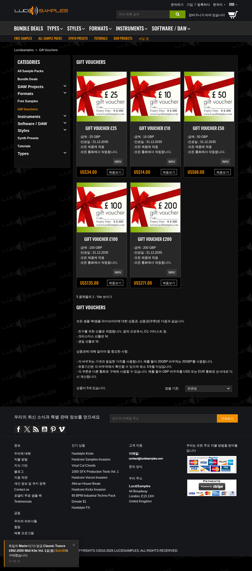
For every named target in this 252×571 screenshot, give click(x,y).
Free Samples (23, 38)
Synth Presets (78, 38)
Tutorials (100, 38)
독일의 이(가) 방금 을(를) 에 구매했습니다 (38, 550)
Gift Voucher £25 (101, 128)
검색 (177, 14)
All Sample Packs (50, 38)
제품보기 (115, 172)
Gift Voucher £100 (101, 239)
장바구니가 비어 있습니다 (207, 15)
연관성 (191, 388)
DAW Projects (123, 38)
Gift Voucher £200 (155, 239)
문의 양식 (135, 466)
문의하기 (177, 4)
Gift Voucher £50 (208, 128)
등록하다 (203, 4)
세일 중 (144, 38)
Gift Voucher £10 (154, 128)
